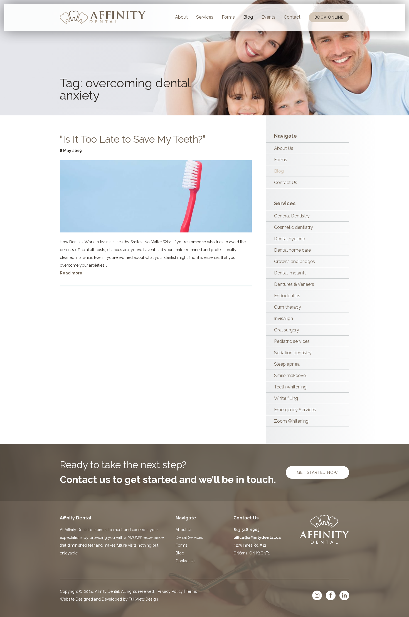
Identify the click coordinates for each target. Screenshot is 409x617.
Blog (248, 17)
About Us (283, 148)
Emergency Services (295, 409)
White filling (286, 398)
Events (268, 17)
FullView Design (143, 599)
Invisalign (283, 318)
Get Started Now (317, 472)
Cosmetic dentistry (293, 227)
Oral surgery (286, 330)
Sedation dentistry (293, 352)
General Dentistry (292, 216)
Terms (191, 591)
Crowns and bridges (294, 261)
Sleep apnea (287, 364)
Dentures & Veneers (294, 284)
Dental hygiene (289, 238)
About (181, 17)
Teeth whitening (290, 387)
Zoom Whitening (291, 421)
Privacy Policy (170, 591)
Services (204, 17)
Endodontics (287, 295)
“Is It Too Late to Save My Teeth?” (133, 139)
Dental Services (189, 537)
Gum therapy (287, 307)
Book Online (329, 17)
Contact (292, 17)
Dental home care (292, 250)
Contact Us (285, 182)
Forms (228, 17)
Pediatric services (292, 341)
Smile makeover (290, 375)
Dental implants (290, 273)
